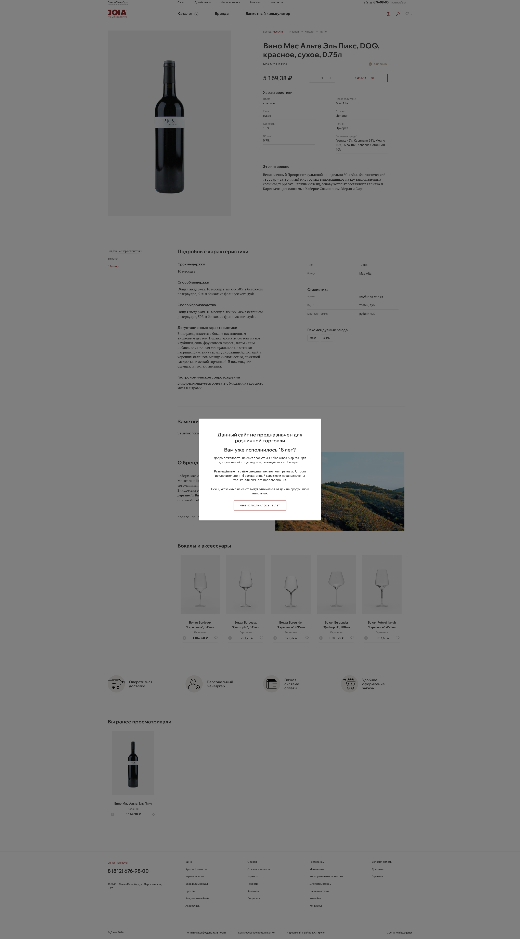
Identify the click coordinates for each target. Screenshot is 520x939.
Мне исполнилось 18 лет (260, 505)
